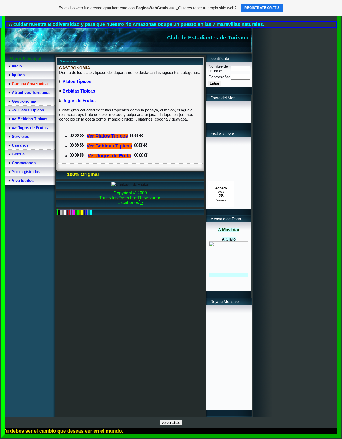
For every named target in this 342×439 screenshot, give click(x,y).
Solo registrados (26, 171)
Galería (18, 154)
